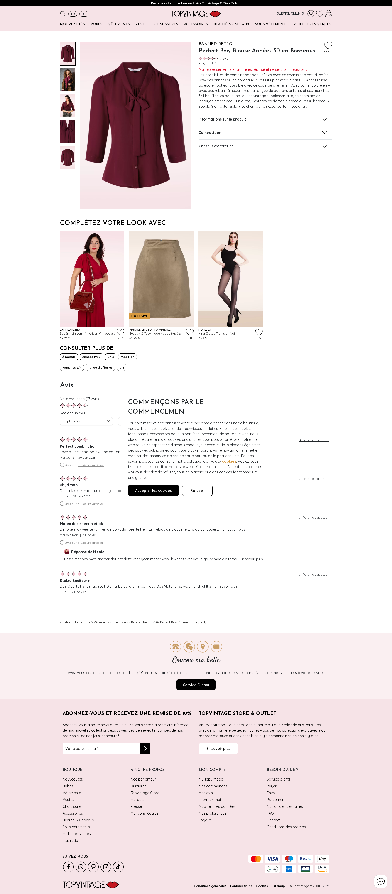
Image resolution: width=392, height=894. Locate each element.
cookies (229, 461)
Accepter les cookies (153, 490)
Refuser (197, 490)
